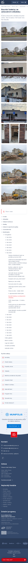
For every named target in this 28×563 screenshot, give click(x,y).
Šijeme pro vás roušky (14, 281)
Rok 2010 (9, 332)
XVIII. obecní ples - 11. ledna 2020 (16, 301)
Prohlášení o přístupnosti (14, 551)
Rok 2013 (9, 330)
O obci (5, 216)
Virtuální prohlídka (10, 345)
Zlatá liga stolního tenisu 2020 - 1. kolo (17, 287)
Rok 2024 (9, 242)
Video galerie (8, 338)
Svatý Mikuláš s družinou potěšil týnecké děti (17, 311)
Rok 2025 (9, 240)
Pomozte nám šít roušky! (15, 284)
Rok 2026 (9, 237)
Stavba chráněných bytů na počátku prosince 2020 (16, 256)
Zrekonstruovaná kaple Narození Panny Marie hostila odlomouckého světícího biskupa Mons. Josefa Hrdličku (17, 262)
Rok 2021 (9, 250)
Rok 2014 (9, 327)
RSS (14, 554)
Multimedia (22, 6)
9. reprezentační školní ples (16, 293)
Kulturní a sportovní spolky (10, 227)
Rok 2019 (9, 314)
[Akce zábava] (17, 543)
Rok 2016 (9, 322)
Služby (5, 224)
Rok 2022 (9, 247)
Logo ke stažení (9, 343)
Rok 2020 (9, 252)
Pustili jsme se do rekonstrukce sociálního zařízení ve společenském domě (17, 306)
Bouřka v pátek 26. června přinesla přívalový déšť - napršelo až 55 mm (15, 269)
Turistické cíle (7, 229)
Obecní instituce (8, 221)
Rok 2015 (9, 325)
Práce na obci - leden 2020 (16, 291)
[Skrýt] (2, 232)
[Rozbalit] (2, 216)
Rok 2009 (9, 335)
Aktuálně (5, 219)
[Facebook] (2, 458)
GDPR (14, 556)
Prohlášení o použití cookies (14, 552)
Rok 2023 (9, 245)
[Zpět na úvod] (2, 2)
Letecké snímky (9, 348)
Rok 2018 (9, 317)
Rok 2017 (9, 319)
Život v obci (15, 6)
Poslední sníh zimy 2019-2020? (16, 279)
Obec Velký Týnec (5, 6)
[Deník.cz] (10, 543)
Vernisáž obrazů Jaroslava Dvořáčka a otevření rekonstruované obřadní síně (16, 275)
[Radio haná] (24, 543)
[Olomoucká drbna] (3, 543)
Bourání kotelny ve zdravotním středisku (16, 297)
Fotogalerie (8, 234)
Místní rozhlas (8, 340)
